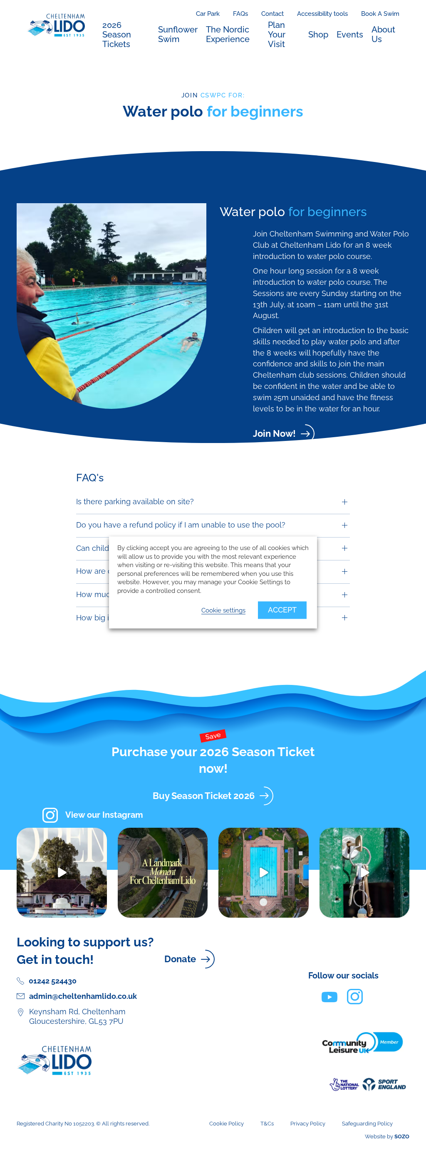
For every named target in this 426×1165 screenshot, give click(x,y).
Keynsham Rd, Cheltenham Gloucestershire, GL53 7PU (77, 1016)
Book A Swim (380, 13)
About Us (383, 34)
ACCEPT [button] (282, 610)
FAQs (240, 13)
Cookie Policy (226, 1123)
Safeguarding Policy (367, 1123)
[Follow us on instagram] (354, 996)
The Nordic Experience (228, 34)
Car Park (208, 13)
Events (350, 35)
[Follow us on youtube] (329, 996)
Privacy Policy (307, 1123)
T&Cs (267, 1123)
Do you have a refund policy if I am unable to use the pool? (180, 524)
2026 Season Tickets (116, 34)
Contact (272, 13)
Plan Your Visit (276, 34)
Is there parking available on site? (135, 501)
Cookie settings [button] (223, 610)
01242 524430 (53, 980)
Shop (318, 35)
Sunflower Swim (178, 34)
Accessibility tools (322, 13)
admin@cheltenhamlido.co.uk (83, 996)
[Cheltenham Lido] (56, 24)
